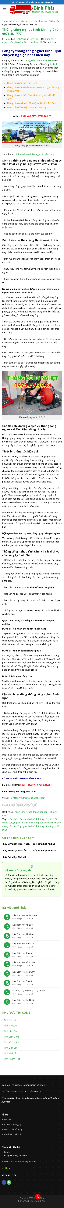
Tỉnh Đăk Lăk (10, 1047)
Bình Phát (34, 38)
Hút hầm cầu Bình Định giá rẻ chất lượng (34, 154)
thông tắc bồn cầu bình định (47, 822)
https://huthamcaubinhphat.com (29, 797)
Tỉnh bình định (31, 42)
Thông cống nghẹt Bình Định (38, 60)
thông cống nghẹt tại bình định (17, 822)
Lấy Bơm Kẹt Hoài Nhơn (24, 915)
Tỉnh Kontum (10, 1025)
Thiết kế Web (23, 1201)
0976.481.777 (28, 116)
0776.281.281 (45, 116)
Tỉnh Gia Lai (10, 1020)
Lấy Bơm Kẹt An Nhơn (23, 1000)
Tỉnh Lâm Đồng (11, 1036)
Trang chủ (7, 21)
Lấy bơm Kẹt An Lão (22, 924)
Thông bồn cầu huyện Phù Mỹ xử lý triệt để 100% (32, 103)
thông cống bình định (48, 818)
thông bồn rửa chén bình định (23, 818)
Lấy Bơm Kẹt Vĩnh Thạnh (24, 962)
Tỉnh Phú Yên (10, 1053)
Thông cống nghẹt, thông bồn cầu (30, 21)
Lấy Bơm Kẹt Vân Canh (23, 971)
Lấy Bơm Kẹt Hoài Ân (23, 934)
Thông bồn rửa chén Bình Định (22, 82)
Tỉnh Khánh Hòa (12, 1058)
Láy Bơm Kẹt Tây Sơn (23, 981)
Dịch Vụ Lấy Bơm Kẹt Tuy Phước (28, 990)
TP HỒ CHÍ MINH (13, 1042)
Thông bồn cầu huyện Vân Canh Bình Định (27, 107)
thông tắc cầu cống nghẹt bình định (20, 826)
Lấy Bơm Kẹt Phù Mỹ (23, 953)
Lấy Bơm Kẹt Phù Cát (23, 943)
